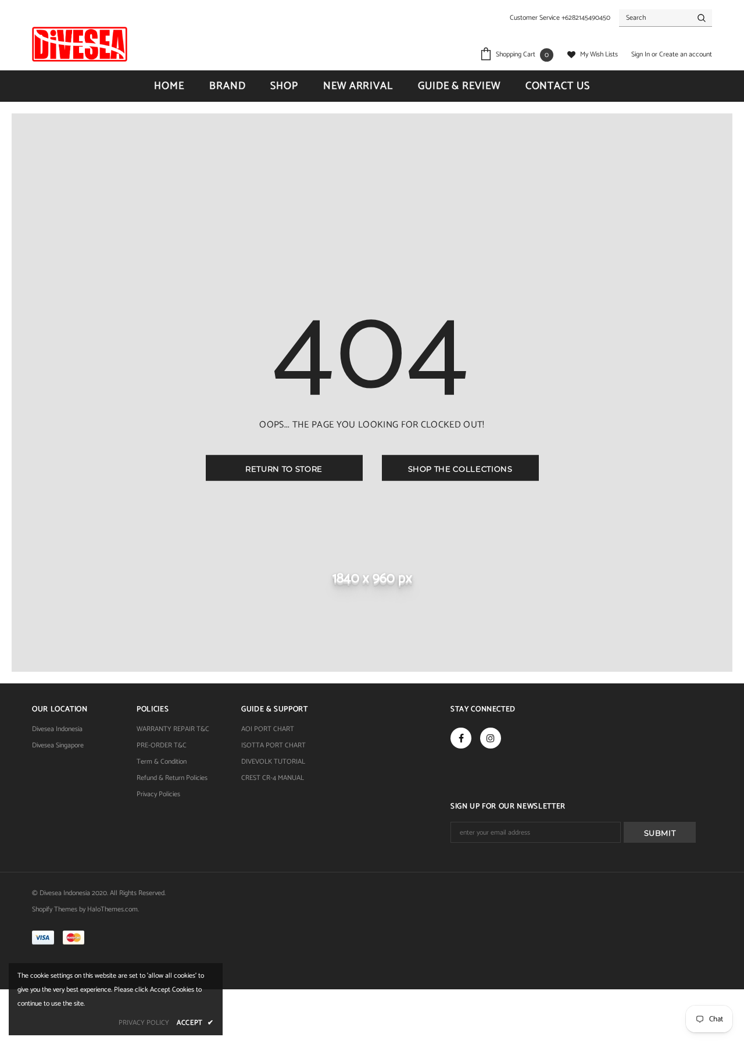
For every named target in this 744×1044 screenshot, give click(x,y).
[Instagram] (490, 738)
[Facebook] (460, 738)
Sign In (641, 54)
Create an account (685, 54)
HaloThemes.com (112, 909)
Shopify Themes (54, 909)
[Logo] (79, 44)
